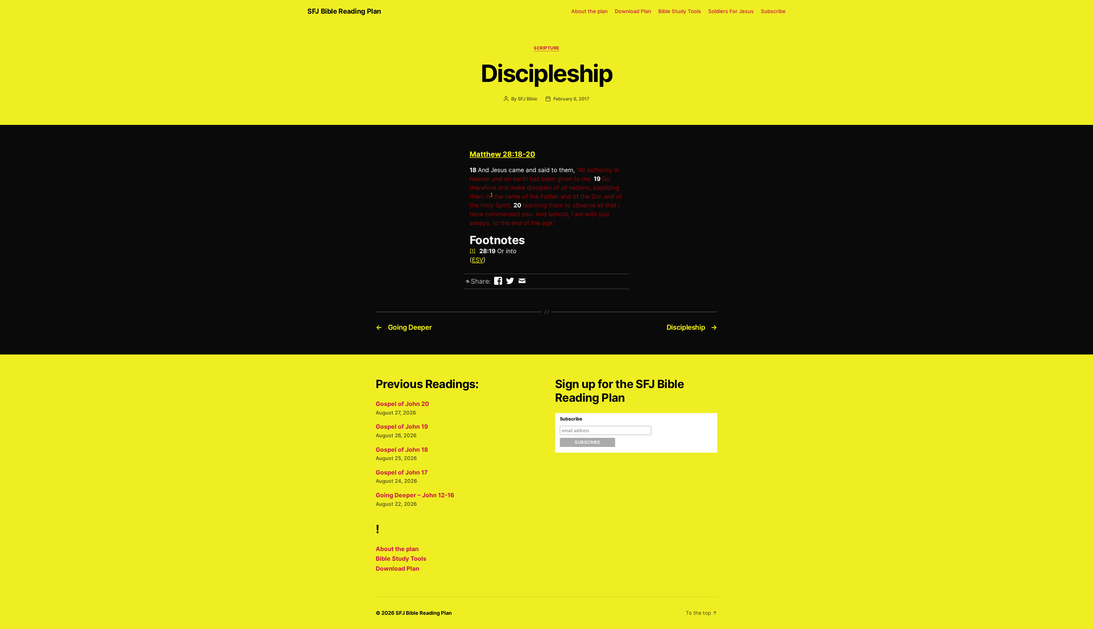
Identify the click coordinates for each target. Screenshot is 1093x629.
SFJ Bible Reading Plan (344, 11)
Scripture (546, 48)
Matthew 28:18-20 (502, 154)
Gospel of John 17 (402, 472)
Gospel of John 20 (402, 403)
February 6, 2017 (571, 99)
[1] (472, 251)
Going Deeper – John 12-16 (415, 495)
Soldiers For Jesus (731, 11)
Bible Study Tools (679, 11)
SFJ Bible (527, 99)
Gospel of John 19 (402, 426)
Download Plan (633, 11)
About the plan (589, 11)
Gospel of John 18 (402, 449)
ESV (477, 259)
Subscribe (773, 11)
